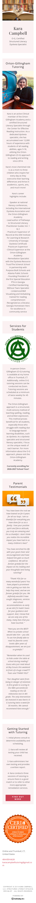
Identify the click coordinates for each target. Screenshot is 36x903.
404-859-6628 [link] (8, 859)
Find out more (18, 798)
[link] (18, 898)
